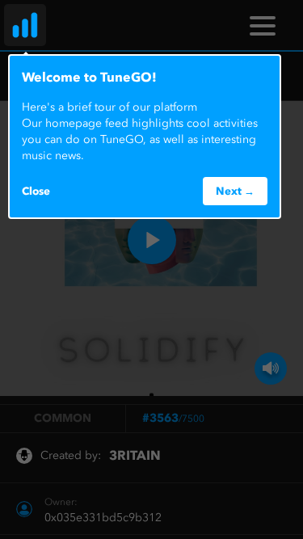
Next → (235, 190)
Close (36, 190)
